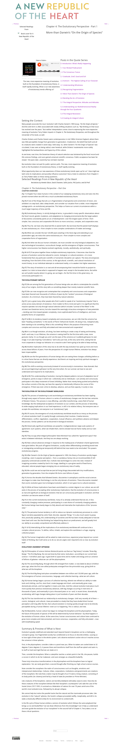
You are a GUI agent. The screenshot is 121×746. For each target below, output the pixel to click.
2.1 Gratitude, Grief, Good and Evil (73, 76)
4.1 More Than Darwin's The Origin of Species (77, 94)
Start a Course (101, 4)
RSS (76, 741)
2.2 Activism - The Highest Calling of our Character (79, 81)
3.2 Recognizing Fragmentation (71, 89)
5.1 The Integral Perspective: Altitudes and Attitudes (79, 102)
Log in (102, 18)
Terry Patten (24, 78)
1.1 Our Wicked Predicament (71, 68)
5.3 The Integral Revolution (70, 114)
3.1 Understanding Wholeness (71, 85)
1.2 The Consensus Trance (70, 72)
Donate (41, 741)
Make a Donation (102, 11)
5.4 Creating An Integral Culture (72, 118)
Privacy (56, 741)
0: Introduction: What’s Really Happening (75, 63)
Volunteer (49, 741)
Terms (62, 741)
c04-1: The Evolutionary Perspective (35, 78)
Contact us (70, 741)
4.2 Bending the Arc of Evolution (72, 98)
